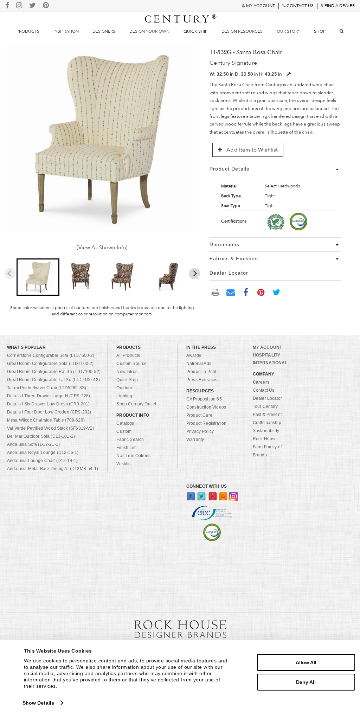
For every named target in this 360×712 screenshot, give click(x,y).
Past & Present (267, 414)
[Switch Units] (289, 74)
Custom (123, 431)
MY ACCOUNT (267, 347)
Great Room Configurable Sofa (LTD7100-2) (50, 363)
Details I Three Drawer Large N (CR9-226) (48, 395)
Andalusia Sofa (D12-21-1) (33, 444)
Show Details (38, 703)
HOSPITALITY (266, 355)
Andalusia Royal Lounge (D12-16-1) (42, 452)
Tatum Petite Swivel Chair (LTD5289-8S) (46, 387)
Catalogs (125, 423)
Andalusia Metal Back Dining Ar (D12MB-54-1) (52, 468)
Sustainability (266, 430)
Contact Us (264, 390)
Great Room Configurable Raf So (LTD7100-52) (54, 371)
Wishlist (123, 463)
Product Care (199, 415)
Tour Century (265, 406)
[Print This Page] (215, 292)
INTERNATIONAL (270, 362)
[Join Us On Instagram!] (19, 6)
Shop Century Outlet (136, 404)
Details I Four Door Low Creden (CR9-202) (49, 412)
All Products (128, 355)
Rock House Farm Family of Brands (267, 446)
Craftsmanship (267, 422)
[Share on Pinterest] (261, 292)
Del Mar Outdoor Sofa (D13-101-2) (41, 436)
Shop (320, 31)
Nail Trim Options (133, 455)
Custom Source (131, 363)
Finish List (126, 447)
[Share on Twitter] (276, 292)
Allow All (306, 662)
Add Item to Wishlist (251, 150)
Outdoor (124, 387)
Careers (261, 382)
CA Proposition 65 (204, 399)
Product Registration (206, 423)
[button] (38, 277)
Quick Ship (195, 31)
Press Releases (201, 379)
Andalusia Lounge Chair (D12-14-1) (42, 460)
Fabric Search (130, 439)
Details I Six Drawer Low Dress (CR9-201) (48, 404)
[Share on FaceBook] (246, 292)
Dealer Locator (267, 398)
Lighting (124, 395)
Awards (193, 355)
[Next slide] (194, 273)
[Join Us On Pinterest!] (46, 6)
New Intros (126, 371)
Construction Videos (206, 407)
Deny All (306, 682)
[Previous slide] (9, 273)
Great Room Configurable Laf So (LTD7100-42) (53, 379)
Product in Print (201, 371)
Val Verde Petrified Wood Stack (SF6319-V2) (50, 428)
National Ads (198, 363)
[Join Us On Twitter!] (32, 6)
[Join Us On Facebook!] (7, 6)
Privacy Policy (200, 431)
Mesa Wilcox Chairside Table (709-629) (46, 420)
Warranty (195, 439)
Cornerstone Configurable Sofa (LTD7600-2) (51, 355)
